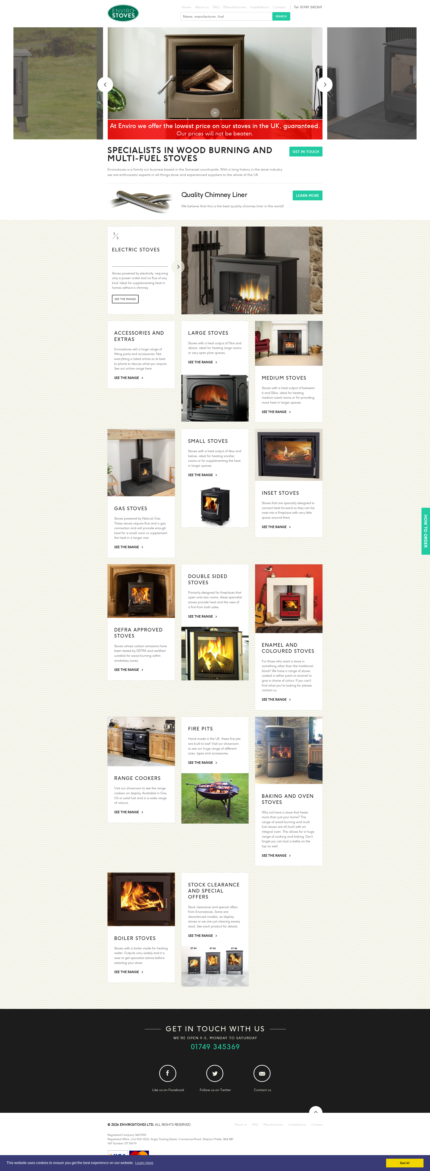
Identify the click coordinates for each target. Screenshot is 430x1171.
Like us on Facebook (168, 1090)
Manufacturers (234, 7)
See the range (125, 305)
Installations (259, 7)
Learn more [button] (144, 1163)
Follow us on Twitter (215, 1090)
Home (186, 7)
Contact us (262, 1090)
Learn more (307, 196)
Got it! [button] (405, 1163)
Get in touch (306, 152)
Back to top (315, 1113)
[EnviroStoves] (123, 24)
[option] (244, 83)
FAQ (216, 7)
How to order (425, 531)
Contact (279, 7)
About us (202, 7)
